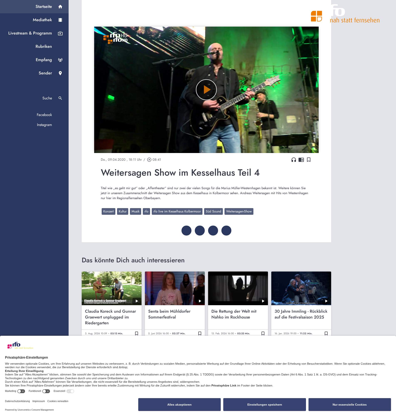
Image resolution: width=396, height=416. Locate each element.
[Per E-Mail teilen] (226, 231)
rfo (146, 211)
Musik (135, 211)
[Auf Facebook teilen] (186, 231)
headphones (294, 160)
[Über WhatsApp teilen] (213, 231)
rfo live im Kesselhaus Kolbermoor (177, 211)
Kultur (123, 211)
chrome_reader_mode (301, 160)
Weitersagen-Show (239, 211)
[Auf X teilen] (200, 231)
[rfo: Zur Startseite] (345, 13)
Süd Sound (213, 211)
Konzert (108, 211)
